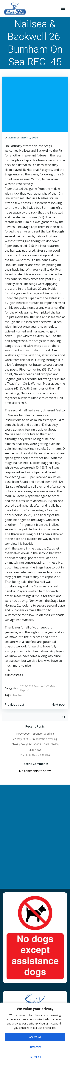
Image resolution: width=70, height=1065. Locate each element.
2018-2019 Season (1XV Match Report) (38, 688)
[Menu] (63, 8)
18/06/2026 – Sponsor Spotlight (35, 733)
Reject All (35, 1057)
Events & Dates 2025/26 (35, 755)
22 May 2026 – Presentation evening (35, 739)
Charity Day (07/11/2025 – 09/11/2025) (35, 744)
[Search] (63, 717)
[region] (35, 1034)
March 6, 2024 (29, 137)
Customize (35, 1047)
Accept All (35, 1037)
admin (12, 137)
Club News (35, 750)
